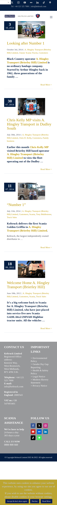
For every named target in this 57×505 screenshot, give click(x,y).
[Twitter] (39, 425)
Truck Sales (12, 217)
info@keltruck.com (38, 6)
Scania (32, 214)
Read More (45, 85)
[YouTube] (33, 431)
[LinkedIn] (45, 431)
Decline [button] (35, 501)
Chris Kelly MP (39, 147)
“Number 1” (16, 205)
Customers (43, 53)
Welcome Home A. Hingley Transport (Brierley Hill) (28, 285)
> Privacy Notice (39, 385)
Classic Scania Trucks (28, 53)
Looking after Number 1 (25, 43)
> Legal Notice (38, 376)
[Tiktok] (33, 437)
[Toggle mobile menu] (51, 17)
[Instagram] (45, 425)
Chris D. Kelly (25, 138)
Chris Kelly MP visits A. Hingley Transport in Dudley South (29, 124)
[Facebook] (33, 425)
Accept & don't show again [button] (17, 501)
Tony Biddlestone (43, 214)
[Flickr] (39, 431)
